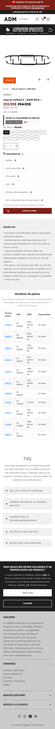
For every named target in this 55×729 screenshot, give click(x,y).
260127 (8, 360)
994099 (8, 393)
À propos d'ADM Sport (14, 670)
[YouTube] (35, 718)
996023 (8, 435)
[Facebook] (19, 718)
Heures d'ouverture (12, 673)
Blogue (6, 684)
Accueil (5, 89)
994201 (8, 413)
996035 (8, 336)
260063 (8, 348)
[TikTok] (30, 718)
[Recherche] (37, 19)
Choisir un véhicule (14, 122)
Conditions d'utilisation (14, 681)
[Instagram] (25, 718)
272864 (8, 424)
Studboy (7, 94)
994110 (8, 383)
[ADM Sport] (16, 19)
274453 (8, 402)
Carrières (7, 677)
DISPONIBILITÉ (13, 154)
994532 (8, 371)
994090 (8, 325)
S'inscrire (27, 603)
